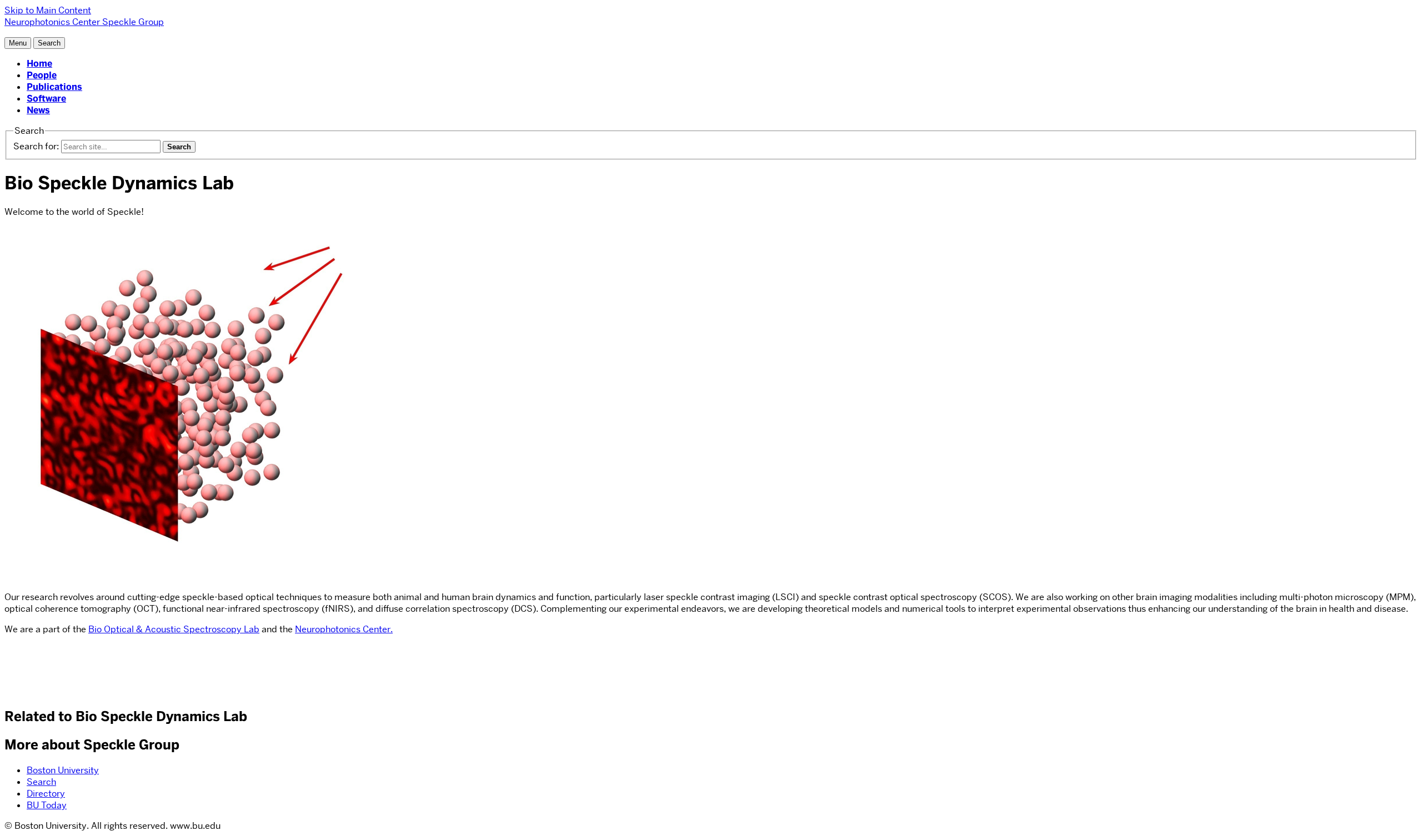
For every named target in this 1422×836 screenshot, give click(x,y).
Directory (46, 793)
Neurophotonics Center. (344, 629)
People (42, 75)
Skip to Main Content (47, 10)
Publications (54, 87)
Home (39, 63)
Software (46, 98)
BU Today (47, 805)
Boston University (63, 770)
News (38, 110)
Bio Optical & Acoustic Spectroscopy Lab (173, 629)
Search (41, 782)
